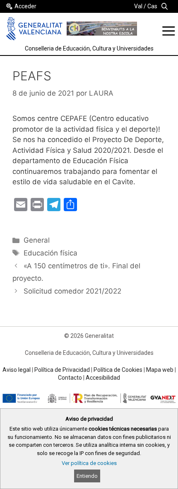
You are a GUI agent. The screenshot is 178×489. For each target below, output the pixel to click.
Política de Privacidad (62, 369)
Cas (152, 6)
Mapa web (159, 369)
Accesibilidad (103, 377)
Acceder (25, 6)
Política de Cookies (118, 369)
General (37, 240)
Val (138, 6)
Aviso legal (16, 369)
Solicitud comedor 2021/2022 (72, 291)
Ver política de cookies (89, 463)
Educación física (50, 253)
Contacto (70, 377)
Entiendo (87, 476)
